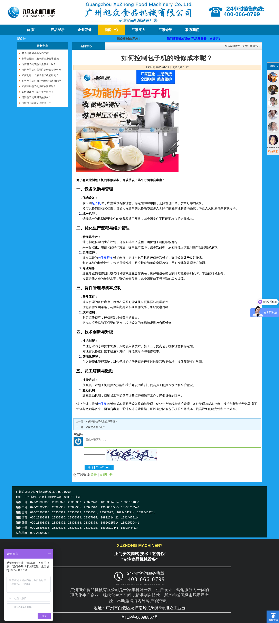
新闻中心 (111, 30)
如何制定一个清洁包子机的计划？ (40, 75)
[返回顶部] (273, 612)
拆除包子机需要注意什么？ (36, 102)
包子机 (96, 203)
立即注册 (106, 475)
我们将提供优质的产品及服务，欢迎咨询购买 (184, 38)
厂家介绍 (165, 30)
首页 (244, 46)
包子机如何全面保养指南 (35, 53)
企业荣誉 (85, 30)
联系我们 (192, 30)
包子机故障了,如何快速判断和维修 (40, 58)
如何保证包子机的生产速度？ (38, 91)
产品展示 (58, 30)
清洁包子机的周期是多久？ (36, 97)
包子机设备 (105, 258)
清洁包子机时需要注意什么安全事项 (41, 69)
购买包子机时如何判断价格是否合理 (41, 80)
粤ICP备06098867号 (139, 617)
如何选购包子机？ (95, 427)
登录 (93, 475)
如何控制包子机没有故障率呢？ (39, 86)
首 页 (31, 30)
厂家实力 (138, 30)
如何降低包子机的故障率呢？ (101, 421)
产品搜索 (273, 151)
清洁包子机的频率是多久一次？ (39, 64)
